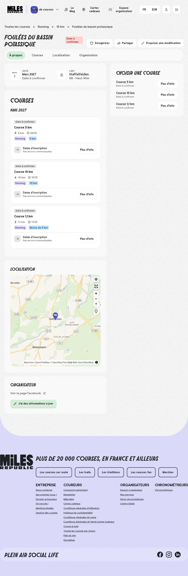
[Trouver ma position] (96, 279)
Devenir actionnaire (46, 499)
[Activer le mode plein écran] (96, 286)
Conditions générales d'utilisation (81, 508)
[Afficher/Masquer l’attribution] (96, 362)
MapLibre (28, 362)
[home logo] (16, 461)
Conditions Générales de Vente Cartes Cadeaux (89, 521)
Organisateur (88, 55)
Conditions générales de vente (80, 517)
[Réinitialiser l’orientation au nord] (96, 304)
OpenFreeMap (42, 362)
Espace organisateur (131, 490)
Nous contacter (44, 490)
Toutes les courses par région (79, 531)
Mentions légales (45, 508)
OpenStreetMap (86, 362)
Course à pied (71, 526)
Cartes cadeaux (72, 503)
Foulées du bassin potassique (92, 26)
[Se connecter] (166, 9)
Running (43, 26)
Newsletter (69, 494)
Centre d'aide (127, 503)
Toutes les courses (17, 26)
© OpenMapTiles (58, 362)
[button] (55, 320)
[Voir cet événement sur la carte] (61, 75)
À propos (15, 55)
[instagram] (170, 554)
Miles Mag (69, 499)
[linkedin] (179, 554)
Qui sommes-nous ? (46, 494)
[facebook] (161, 554)
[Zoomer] (96, 293)
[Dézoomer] (96, 298)
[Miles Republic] (15, 9)
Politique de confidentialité (78, 512)
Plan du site (70, 535)
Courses (37, 55)
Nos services (127, 494)
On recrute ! (42, 503)
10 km (60, 26)
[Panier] (177, 9)
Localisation (61, 55)
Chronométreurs (164, 490)
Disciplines (69, 540)
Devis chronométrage (132, 499)
